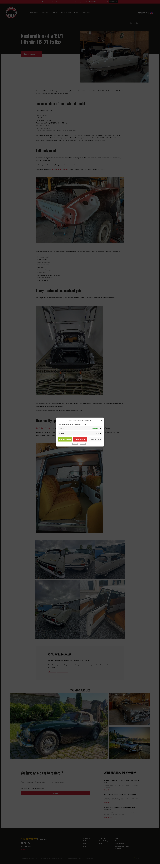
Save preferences (95, 439)
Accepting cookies (65, 439)
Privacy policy (83, 443)
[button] (101, 420)
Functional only (80, 439)
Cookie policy (75, 443)
